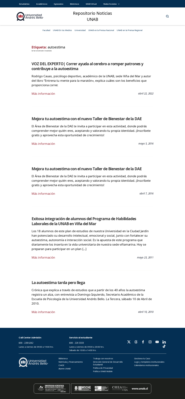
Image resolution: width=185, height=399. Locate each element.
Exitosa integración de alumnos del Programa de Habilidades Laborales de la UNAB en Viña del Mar (84, 221)
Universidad (79, 30)
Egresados (58, 4)
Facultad (46, 30)
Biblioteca (74, 4)
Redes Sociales (110, 4)
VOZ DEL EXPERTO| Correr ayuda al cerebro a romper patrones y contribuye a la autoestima (87, 66)
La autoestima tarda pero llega (58, 282)
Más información (43, 93)
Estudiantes (24, 4)
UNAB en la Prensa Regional (129, 30)
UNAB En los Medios (62, 30)
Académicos (41, 4)
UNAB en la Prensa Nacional (101, 30)
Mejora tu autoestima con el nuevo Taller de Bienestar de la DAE (87, 118)
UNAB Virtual (91, 4)
